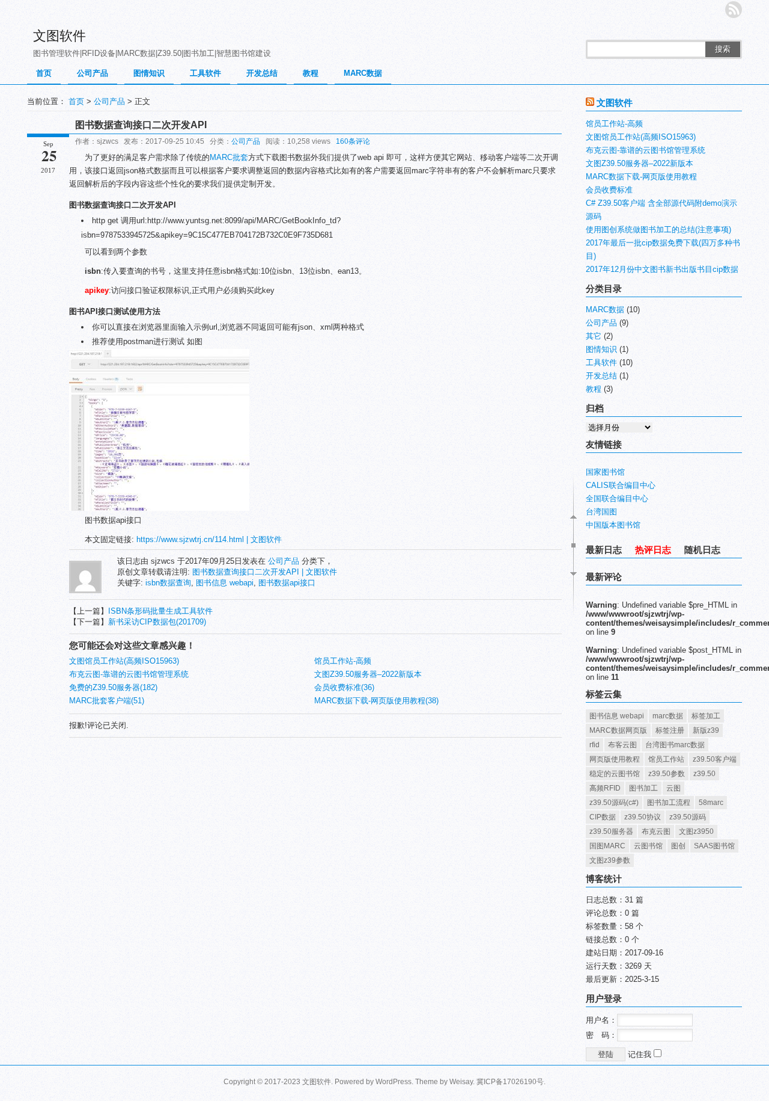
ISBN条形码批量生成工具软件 (160, 610)
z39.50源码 (687, 817)
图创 (678, 846)
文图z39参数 (609, 860)
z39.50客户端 (715, 759)
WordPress (393, 1082)
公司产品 (92, 73)
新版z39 (706, 730)
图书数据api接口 (286, 582)
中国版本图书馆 (613, 524)
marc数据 (667, 716)
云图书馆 (648, 846)
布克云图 (656, 831)
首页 (44, 73)
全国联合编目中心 (617, 498)
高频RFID (605, 788)
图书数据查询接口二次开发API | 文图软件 (264, 571)
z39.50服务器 (611, 831)
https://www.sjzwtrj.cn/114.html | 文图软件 (209, 539)
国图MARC (607, 846)
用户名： (601, 1020)
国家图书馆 (605, 471)
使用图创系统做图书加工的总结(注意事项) (658, 229)
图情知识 (149, 73)
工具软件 (205, 73)
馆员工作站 (666, 759)
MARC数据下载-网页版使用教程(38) (376, 700)
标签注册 (669, 730)
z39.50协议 (642, 817)
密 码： (601, 1035)
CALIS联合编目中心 (620, 485)
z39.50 (704, 773)
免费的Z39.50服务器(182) (113, 687)
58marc (711, 802)
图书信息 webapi (225, 582)
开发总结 (262, 73)
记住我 (641, 1054)
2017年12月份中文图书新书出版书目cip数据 (662, 269)
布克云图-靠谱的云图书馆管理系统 (129, 674)
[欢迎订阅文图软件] (733, 9)
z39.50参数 (666, 773)
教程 (310, 73)
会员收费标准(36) (344, 687)
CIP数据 (602, 817)
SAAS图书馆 (714, 846)
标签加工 (705, 716)
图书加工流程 (668, 802)
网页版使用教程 (614, 759)
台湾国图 (601, 511)
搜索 (723, 49)
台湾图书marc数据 (675, 745)
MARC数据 (363, 73)
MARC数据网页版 (618, 730)
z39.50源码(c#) (614, 802)
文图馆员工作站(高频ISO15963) (124, 660)
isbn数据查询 (168, 582)
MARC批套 (229, 157)
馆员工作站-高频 (342, 660)
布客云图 (622, 745)
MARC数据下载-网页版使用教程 (641, 176)
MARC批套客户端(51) (106, 700)
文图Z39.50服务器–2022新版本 (368, 674)
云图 (673, 788)
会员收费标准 (609, 189)
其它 (593, 336)
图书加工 (643, 788)
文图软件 (59, 35)
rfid (594, 745)
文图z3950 (696, 831)
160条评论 (353, 141)
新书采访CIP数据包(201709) (157, 621)
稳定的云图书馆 (614, 773)
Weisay (461, 1082)
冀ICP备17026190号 (510, 1082)
